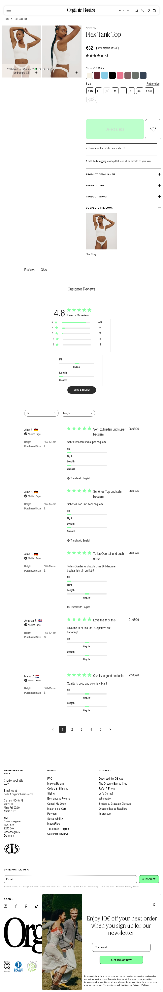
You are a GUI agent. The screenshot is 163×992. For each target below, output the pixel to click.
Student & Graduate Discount (115, 804)
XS (98, 91)
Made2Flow (53, 823)
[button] (9, 10)
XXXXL (92, 99)
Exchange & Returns (58, 798)
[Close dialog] (156, 898)
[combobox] (41, 413)
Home (6, 19)
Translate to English (80, 478)
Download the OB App (111, 778)
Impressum (105, 813)
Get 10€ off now (121, 960)
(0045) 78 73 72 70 (13, 802)
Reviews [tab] (29, 269)
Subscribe (149, 879)
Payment (52, 813)
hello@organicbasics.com (18, 794)
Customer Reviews (57, 834)
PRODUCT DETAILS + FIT (100, 174)
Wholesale (105, 798)
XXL (139, 91)
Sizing (50, 793)
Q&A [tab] (44, 269)
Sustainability (55, 818)
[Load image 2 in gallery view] (40, 69)
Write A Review (82, 390)
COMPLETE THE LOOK (99, 207)
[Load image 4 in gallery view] (48, 69)
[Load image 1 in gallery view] (36, 69)
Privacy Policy (131, 886)
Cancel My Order (57, 804)
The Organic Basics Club (113, 783)
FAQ (49, 778)
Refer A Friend (107, 788)
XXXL (149, 91)
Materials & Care (56, 808)
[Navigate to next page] (110, 729)
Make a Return (55, 783)
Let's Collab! (106, 793)
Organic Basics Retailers (113, 808)
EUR (121, 10)
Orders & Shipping (57, 788)
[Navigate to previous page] (53, 729)
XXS (90, 91)
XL (131, 91)
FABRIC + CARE (95, 185)
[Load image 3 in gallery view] (44, 69)
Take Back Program (58, 829)
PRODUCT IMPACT (97, 196)
